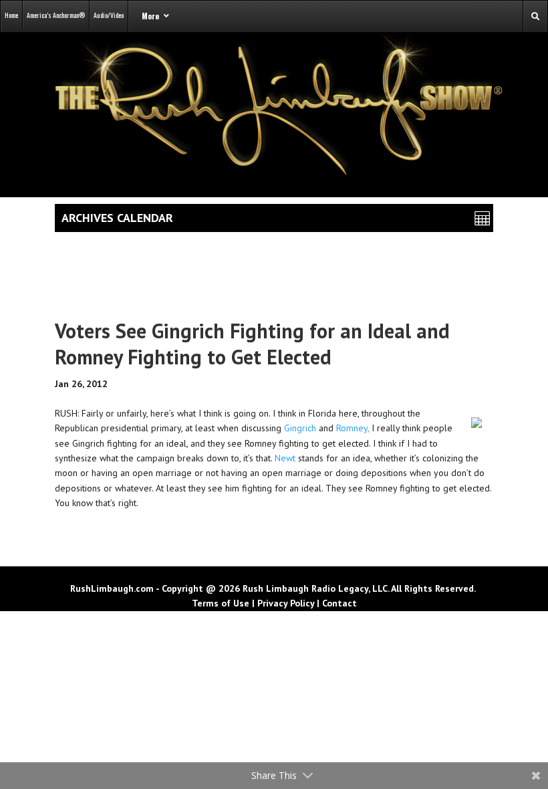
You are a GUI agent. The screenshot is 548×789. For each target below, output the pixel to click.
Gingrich (300, 428)
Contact (339, 603)
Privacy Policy (285, 603)
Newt (285, 458)
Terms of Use (220, 603)
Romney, (352, 428)
